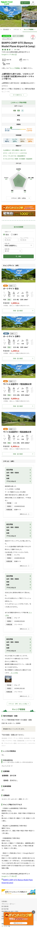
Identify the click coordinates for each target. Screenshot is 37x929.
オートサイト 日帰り (11, 336)
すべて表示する (17, 95)
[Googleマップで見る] (18, 882)
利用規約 (4, 901)
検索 (19, 256)
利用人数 (7, 243)
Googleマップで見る (8, 54)
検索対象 (7, 249)
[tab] (17, 29)
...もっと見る (14, 673)
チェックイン (8, 238)
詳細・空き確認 (18, 311)
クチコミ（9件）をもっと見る (17, 704)
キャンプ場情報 (15, 68)
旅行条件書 (5, 909)
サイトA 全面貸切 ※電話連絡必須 (17, 384)
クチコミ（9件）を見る (18, 198)
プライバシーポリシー (8, 904)
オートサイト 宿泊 (11, 288)
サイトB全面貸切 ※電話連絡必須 (17, 431)
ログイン (26, 3)
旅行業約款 (5, 906)
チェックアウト (24, 238)
